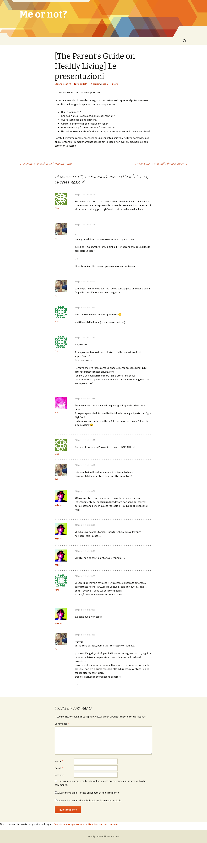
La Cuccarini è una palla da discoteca (161, 163)
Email (59, 768)
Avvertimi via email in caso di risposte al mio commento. (88, 792)
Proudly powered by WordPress (103, 836)
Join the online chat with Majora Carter (46, 163)
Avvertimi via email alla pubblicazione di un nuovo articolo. (89, 800)
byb (56, 238)
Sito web (59, 775)
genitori (96, 83)
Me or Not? (81, 83)
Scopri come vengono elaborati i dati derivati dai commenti (86, 824)
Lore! (116, 83)
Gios (57, 208)
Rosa (57, 412)
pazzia (104, 83)
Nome (59, 761)
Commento (62, 723)
